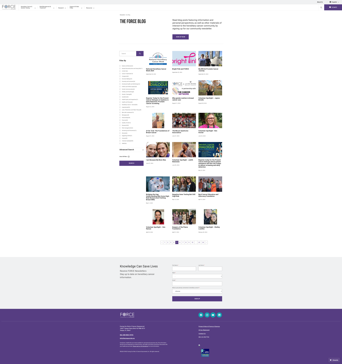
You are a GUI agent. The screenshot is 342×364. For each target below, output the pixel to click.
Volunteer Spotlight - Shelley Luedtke (209, 228)
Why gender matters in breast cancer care (183, 99)
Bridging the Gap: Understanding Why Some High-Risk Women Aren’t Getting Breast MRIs (158, 197)
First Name (175, 265)
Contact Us (202, 333)
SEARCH (131, 163)
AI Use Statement (204, 330)
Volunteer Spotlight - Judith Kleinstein (182, 161)
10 (192, 242)
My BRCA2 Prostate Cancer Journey (208, 70)
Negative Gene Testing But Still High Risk (183, 195)
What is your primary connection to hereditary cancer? (186, 287)
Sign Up (197, 299)
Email (174, 280)
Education (122, 15)
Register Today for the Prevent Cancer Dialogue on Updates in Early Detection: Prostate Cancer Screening (157, 100)
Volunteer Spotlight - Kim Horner (207, 131)
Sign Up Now (180, 37)
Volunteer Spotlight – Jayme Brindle (209, 99)
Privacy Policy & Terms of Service (209, 326)
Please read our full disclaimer (140, 346)
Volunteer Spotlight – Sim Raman (155, 228)
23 (199, 242)
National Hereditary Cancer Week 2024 (156, 70)
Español (334, 2)
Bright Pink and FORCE (180, 69)
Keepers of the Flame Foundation (180, 228)
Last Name (201, 265)
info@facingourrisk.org (127, 338)
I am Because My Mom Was (156, 160)
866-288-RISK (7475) (126, 335)
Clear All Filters (123, 156)
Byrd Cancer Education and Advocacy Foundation (208, 195)
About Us (320, 2)
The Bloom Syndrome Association (180, 131)
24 (203, 242)
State (174, 272)
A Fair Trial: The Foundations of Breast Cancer (157, 131)
